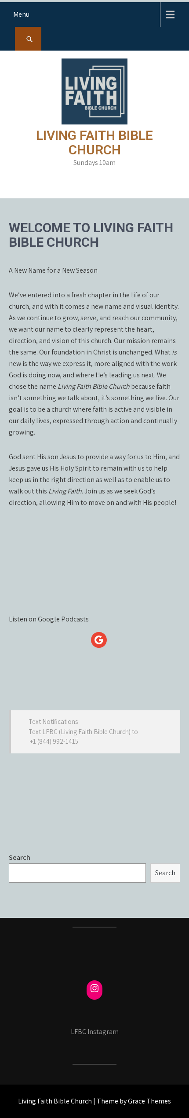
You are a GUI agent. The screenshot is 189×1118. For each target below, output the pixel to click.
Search (19, 857)
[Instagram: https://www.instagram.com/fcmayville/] (94, 988)
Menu (21, 14)
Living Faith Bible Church (94, 142)
